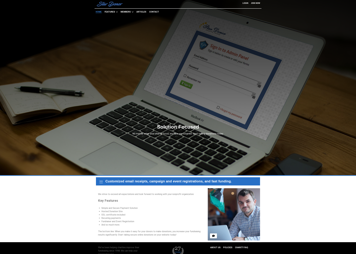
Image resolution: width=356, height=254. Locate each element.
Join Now (255, 3)
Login (245, 3)
